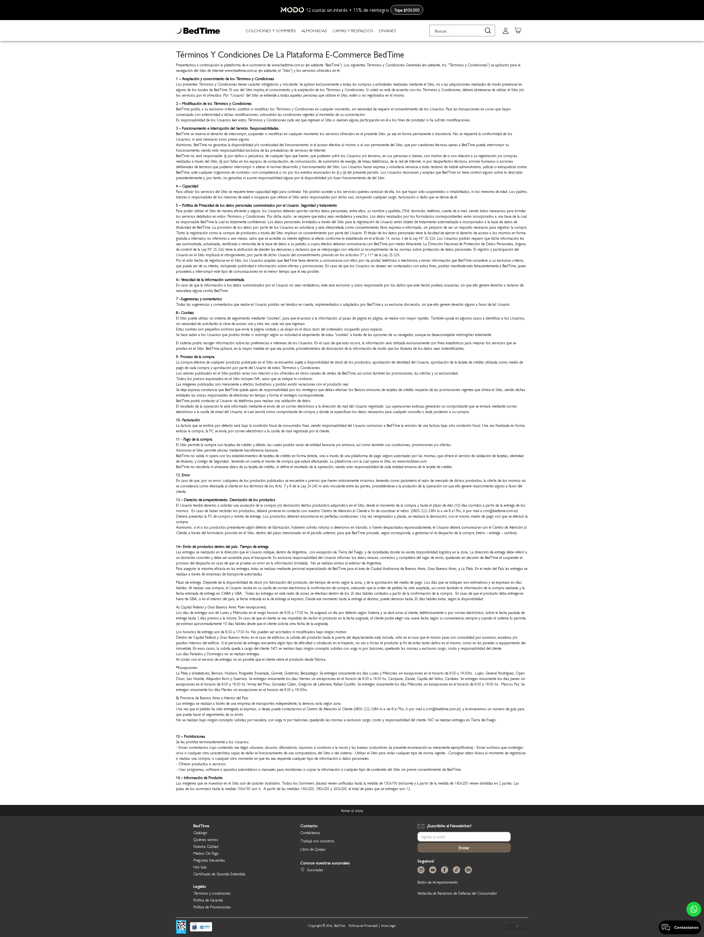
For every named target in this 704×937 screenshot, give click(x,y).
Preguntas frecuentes (209, 860)
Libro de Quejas (313, 849)
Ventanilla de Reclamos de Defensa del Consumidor (457, 893)
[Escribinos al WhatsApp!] (693, 909)
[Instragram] (422, 870)
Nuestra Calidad (205, 846)
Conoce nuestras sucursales (325, 862)
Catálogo (200, 832)
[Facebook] (445, 870)
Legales (199, 886)
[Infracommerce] (517, 927)
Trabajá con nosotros (317, 840)
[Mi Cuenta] (506, 30)
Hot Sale (200, 867)
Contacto (309, 825)
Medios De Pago (206, 853)
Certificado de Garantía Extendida (219, 873)
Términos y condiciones (211, 893)
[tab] (506, 30)
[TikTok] (457, 870)
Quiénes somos (205, 839)
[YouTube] (434, 870)
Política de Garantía (208, 900)
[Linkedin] (469, 870)
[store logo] (198, 31)
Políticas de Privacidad (363, 925)
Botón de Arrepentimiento (437, 882)
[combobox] (462, 30)
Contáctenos (310, 832)
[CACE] (201, 927)
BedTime (201, 825)
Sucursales (315, 869)
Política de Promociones (212, 906)
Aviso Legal (388, 925)
